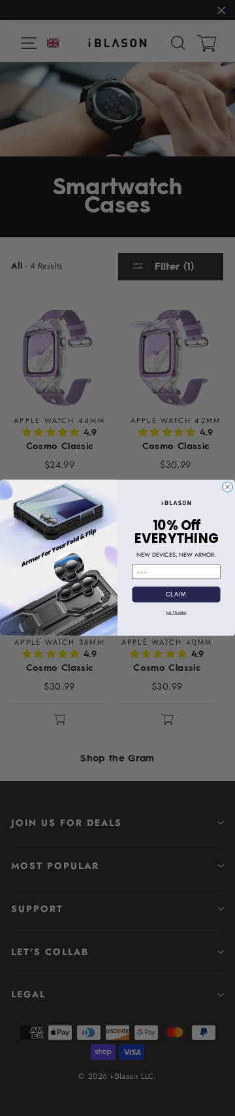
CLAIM (176, 594)
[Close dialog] (228, 487)
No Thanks (176, 612)
